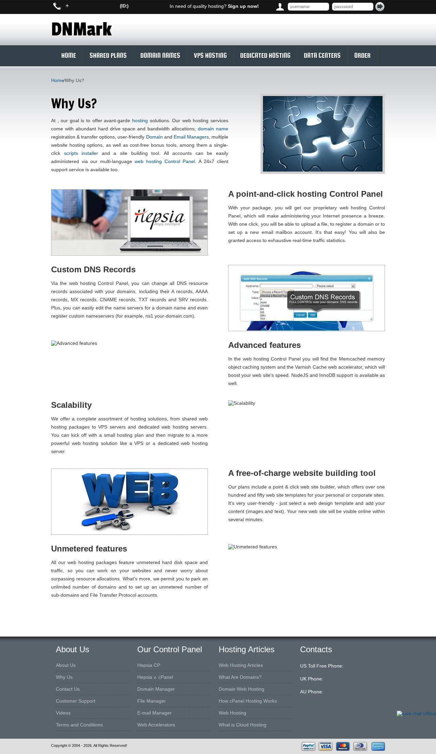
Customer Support (75, 701)
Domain (154, 137)
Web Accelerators (156, 724)
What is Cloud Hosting (242, 724)
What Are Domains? (240, 677)
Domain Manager (156, 689)
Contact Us (68, 689)
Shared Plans (108, 55)
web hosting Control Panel (165, 161)
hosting (140, 120)
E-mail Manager (154, 713)
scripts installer (81, 153)
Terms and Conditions (79, 724)
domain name (213, 128)
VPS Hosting (210, 55)
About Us (66, 665)
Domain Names (160, 55)
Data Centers (322, 55)
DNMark (81, 29)
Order (362, 55)
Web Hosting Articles (241, 665)
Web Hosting (232, 713)
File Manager (151, 701)
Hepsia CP (148, 665)
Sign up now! (243, 6)
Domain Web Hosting (241, 689)
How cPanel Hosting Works (248, 701)
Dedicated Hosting (265, 55)
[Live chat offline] (416, 713)
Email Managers (191, 137)
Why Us (64, 677)
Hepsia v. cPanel (155, 677)
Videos (63, 713)
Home (68, 55)
